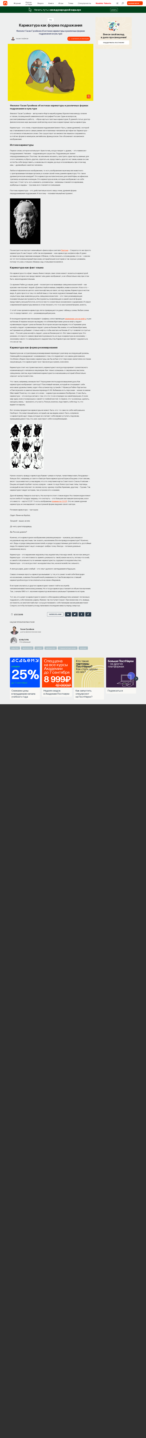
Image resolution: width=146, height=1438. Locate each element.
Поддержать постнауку (113, 42)
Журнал (17, 3)
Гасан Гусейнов (22, 38)
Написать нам (55, 614)
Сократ (39, 648)
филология (27, 648)
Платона (64, 250)
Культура (24, 639)
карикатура (50, 648)
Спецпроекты (84, 3)
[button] (136, 678)
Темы (70, 3)
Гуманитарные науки (67, 648)
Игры (60, 3)
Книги (51, 3)
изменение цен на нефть (75, 318)
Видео (41, 3)
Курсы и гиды (29, 3)
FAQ (50, 20)
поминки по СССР (59, 501)
